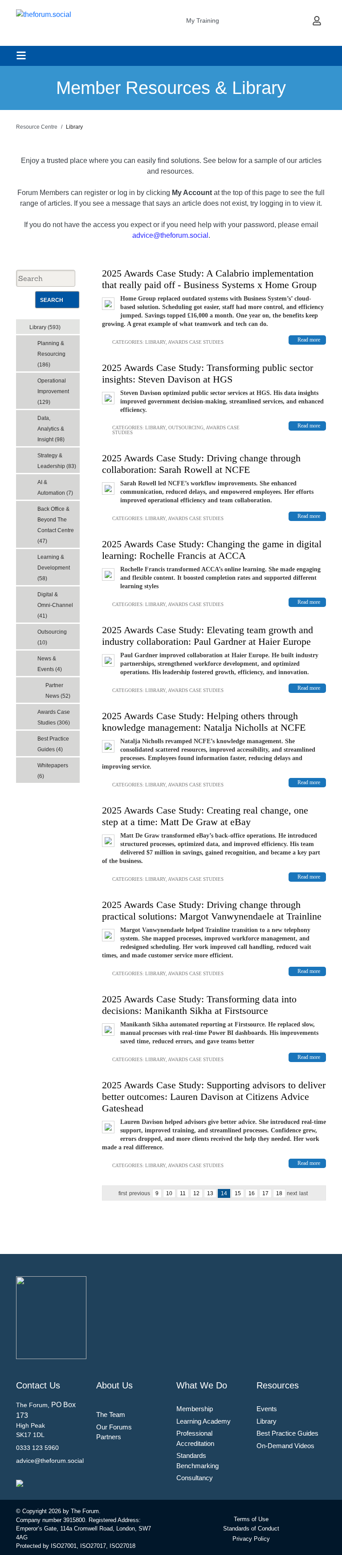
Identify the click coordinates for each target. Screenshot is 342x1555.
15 (238, 1193)
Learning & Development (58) (53, 568)
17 (265, 1193)
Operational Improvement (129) (53, 391)
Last (303, 1193)
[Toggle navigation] (21, 55)
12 (196, 1193)
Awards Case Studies (196, 342)
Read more (308, 340)
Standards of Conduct (251, 1528)
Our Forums (114, 1427)
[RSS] (75, 325)
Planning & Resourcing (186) (51, 354)
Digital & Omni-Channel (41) (55, 605)
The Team (110, 1414)
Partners (108, 1437)
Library (155, 342)
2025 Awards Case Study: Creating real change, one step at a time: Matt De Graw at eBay (205, 816)
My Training (202, 20)
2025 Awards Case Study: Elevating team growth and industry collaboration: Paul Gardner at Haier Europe (207, 635)
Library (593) (45, 327)
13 (210, 1193)
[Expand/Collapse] (66, 324)
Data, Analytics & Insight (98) (51, 429)
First (122, 1193)
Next (292, 1193)
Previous (139, 1193)
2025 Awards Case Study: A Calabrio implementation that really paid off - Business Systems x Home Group (209, 279)
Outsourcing (186, 427)
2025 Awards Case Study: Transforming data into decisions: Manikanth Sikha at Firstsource (199, 1004)
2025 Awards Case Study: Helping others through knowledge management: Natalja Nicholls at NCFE (203, 721)
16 (251, 1193)
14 (224, 1193)
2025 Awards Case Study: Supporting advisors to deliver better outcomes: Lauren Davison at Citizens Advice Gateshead (214, 1096)
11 (183, 1193)
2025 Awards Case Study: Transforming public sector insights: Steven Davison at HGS (207, 373)
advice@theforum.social (170, 235)
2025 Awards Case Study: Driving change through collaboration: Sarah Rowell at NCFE (201, 463)
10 (169, 1193)
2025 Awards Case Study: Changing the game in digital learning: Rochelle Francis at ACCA (212, 549)
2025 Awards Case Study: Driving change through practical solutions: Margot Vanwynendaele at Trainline (212, 910)
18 (279, 1193)
